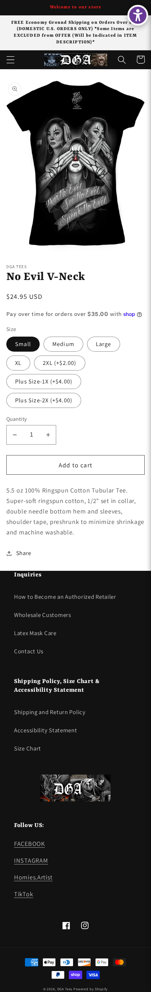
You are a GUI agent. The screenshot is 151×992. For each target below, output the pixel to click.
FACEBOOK (29, 844)
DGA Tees (65, 989)
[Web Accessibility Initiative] (138, 15)
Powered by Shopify (90, 989)
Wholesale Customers (42, 615)
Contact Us (29, 651)
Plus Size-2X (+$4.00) (43, 400)
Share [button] (23, 553)
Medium (63, 344)
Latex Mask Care (35, 633)
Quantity (16, 418)
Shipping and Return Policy (50, 712)
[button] (10, 59)
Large (103, 344)
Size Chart (27, 748)
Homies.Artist (33, 877)
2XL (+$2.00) (59, 363)
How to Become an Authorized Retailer (65, 597)
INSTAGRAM (31, 860)
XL (18, 363)
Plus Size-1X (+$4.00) (43, 381)
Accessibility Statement (45, 730)
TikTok (23, 894)
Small (23, 344)
